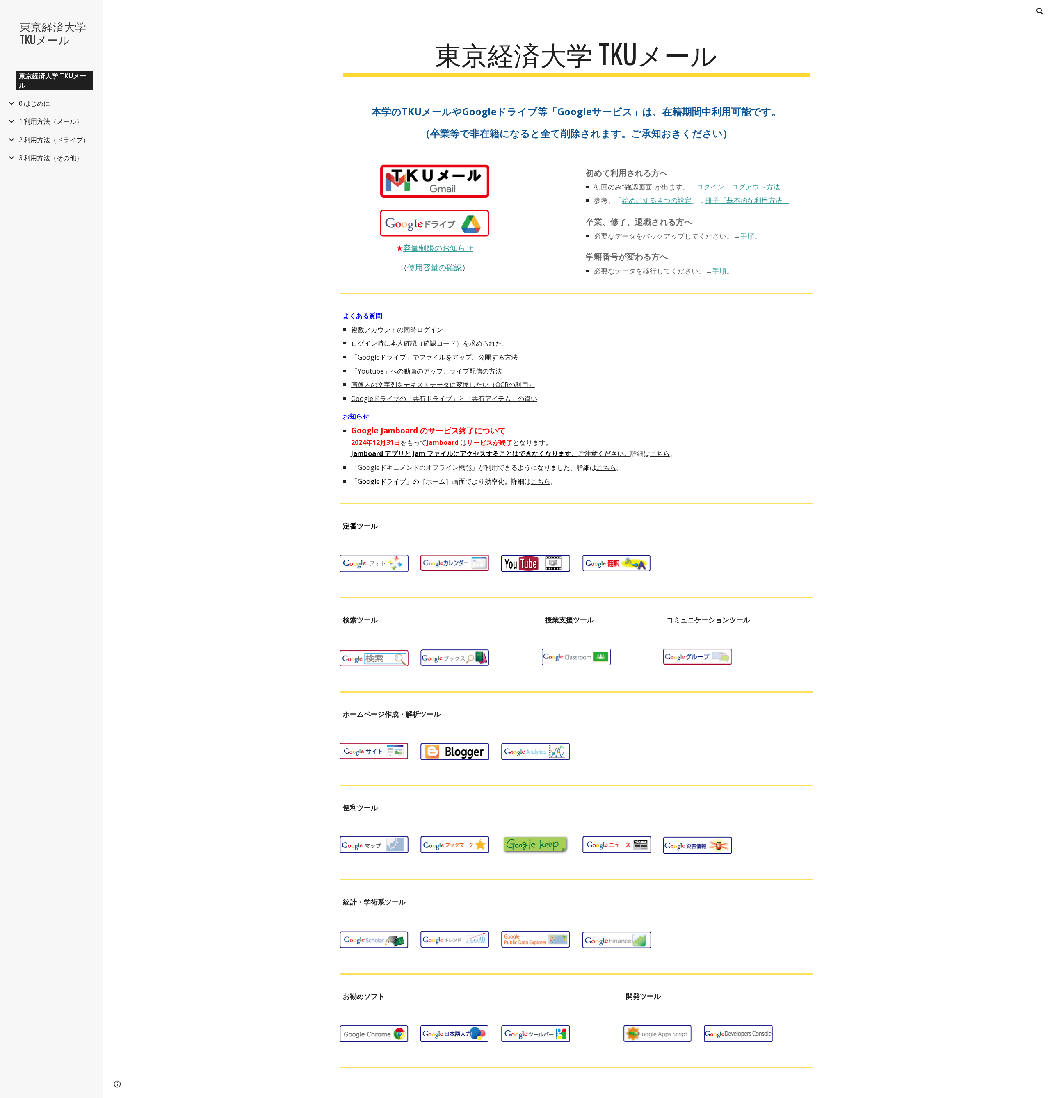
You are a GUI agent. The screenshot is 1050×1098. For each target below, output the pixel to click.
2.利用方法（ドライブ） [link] (54, 139)
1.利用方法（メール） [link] (51, 121)
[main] (576, 57)
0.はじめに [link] (34, 103)
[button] (1040, 11)
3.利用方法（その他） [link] (51, 157)
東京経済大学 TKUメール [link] (52, 80)
